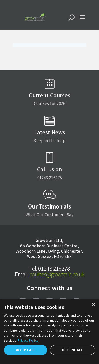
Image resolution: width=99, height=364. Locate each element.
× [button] (93, 305)
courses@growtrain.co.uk (49, 274)
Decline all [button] (72, 350)
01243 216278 (49, 268)
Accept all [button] (25, 350)
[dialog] (49, 331)
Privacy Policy (28, 340)
